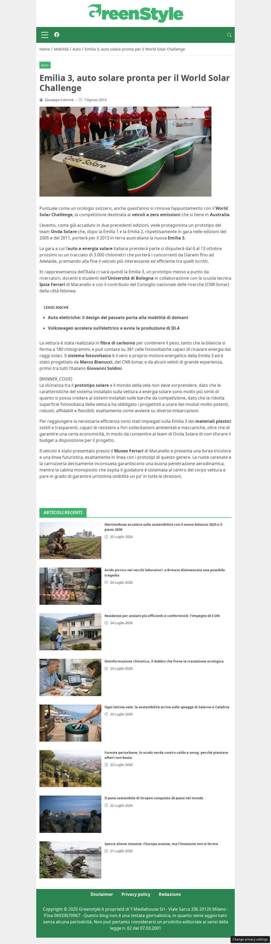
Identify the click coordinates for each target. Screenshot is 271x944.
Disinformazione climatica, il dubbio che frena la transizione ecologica (164, 661)
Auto (45, 65)
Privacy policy (135, 894)
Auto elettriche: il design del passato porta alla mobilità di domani (118, 317)
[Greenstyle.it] (135, 13)
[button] (229, 35)
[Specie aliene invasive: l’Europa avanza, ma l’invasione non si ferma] (70, 859)
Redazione (170, 894)
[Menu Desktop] (44, 35)
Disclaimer (102, 894)
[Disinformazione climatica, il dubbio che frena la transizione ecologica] (70, 677)
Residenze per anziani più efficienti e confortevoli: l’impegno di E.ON (162, 615)
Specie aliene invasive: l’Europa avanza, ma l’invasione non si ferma (161, 843)
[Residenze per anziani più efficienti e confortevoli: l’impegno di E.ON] (70, 631)
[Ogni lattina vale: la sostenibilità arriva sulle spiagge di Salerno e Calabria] (70, 723)
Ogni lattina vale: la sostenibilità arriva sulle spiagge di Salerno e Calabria (167, 707)
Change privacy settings (250, 939)
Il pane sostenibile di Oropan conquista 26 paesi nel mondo (154, 798)
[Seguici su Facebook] (56, 35)
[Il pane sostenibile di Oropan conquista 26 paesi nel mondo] (70, 814)
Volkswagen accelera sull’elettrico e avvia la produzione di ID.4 (113, 328)
